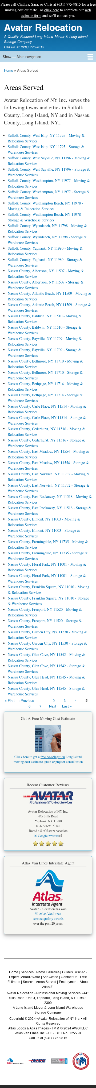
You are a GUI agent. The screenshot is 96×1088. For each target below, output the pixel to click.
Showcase (50, 977)
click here (51, 9)
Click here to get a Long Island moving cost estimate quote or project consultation (48, 759)
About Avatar (30, 977)
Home (8, 70)
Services (27, 972)
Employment (68, 982)
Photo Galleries (47, 972)
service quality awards (48, 918)
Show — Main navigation (22, 56)
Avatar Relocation (43, 27)
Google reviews (45, 836)
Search (28, 982)
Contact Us (69, 977)
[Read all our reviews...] (48, 843)
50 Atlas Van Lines (48, 913)
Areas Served (46, 982)
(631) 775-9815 (69, 4)
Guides (67, 972)
